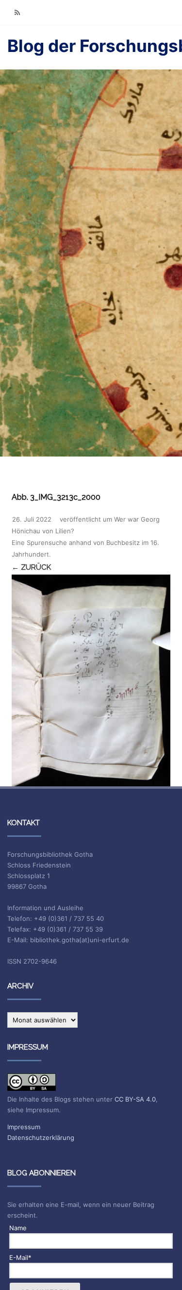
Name (18, 1228)
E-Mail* (20, 1257)
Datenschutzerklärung (40, 1137)
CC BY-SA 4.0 (135, 1099)
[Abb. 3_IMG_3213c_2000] (91, 680)
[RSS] (17, 12)
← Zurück (31, 567)
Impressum (23, 1127)
